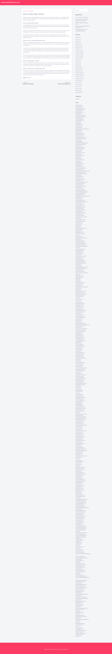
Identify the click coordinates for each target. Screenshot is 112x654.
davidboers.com (79, 483)
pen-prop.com (78, 497)
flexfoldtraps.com (79, 509)
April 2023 (78, 88)
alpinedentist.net (79, 162)
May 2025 (77, 41)
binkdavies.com (78, 342)
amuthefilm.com (79, 348)
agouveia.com (78, 618)
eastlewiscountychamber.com (81, 328)
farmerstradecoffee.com (80, 481)
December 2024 (79, 51)
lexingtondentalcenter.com (81, 263)
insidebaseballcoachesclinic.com (82, 594)
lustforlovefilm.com (80, 349)
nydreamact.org (79, 145)
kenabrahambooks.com (80, 345)
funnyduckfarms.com (80, 605)
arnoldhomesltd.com (80, 208)
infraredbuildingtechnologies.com (82, 191)
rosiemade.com (78, 239)
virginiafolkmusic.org (80, 275)
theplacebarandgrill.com (80, 443)
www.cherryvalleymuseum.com (82, 182)
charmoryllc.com (79, 320)
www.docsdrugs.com (80, 521)
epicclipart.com (78, 154)
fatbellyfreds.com (79, 569)
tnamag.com (78, 465)
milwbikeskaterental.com (80, 408)
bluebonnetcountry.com (80, 152)
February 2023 (78, 92)
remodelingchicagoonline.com (81, 532)
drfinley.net (78, 611)
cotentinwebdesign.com (80, 183)
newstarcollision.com (80, 253)
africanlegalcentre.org (80, 353)
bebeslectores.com (79, 187)
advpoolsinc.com (79, 446)
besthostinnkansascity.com (81, 630)
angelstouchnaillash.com (80, 249)
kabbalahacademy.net (80, 250)
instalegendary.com (79, 141)
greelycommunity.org (80, 356)
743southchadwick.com (80, 203)
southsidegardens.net (80, 560)
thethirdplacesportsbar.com (81, 564)
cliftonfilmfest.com (79, 211)
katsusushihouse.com (80, 355)
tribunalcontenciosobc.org (81, 330)
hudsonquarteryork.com (80, 571)
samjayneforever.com (80, 590)
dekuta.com (78, 545)
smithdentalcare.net (79, 632)
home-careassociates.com (81, 291)
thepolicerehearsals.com (80, 326)
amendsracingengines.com (81, 510)
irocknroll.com (78, 218)
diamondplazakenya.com (80, 581)
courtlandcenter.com (80, 437)
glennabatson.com (79, 334)
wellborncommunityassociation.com (83, 170)
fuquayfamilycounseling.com (81, 616)
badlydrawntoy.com (79, 488)
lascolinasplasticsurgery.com (81, 528)
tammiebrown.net (79, 391)
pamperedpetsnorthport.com (81, 237)
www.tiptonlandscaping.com (81, 535)
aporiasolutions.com (79, 469)
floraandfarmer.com (79, 197)
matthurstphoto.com (80, 591)
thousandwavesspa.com (80, 436)
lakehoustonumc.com (80, 489)
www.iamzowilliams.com (80, 556)
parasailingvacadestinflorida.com (82, 598)
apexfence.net (78, 636)
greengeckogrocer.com (80, 258)
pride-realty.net (79, 599)
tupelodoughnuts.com (80, 240)
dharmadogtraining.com (80, 623)
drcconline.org (78, 441)
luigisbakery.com (79, 541)
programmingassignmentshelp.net (82, 128)
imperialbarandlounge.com (81, 212)
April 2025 (78, 43)
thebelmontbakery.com (80, 134)
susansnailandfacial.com (80, 496)
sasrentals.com (78, 254)
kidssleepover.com (79, 130)
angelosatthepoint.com (80, 447)
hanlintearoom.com (79, 604)
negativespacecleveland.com (81, 414)
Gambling (29, 77)
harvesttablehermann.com (81, 193)
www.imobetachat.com (80, 485)
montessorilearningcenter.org (81, 587)
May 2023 (77, 86)
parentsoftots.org (79, 478)
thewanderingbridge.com (80, 377)
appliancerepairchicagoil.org (81, 138)
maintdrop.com (78, 156)
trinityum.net (78, 562)
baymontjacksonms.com (80, 409)
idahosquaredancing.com (80, 221)
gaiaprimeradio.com (79, 390)
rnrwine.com (78, 613)
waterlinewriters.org (79, 475)
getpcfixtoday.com (79, 149)
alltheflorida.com (79, 592)
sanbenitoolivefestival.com (81, 310)
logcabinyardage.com (80, 482)
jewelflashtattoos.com (80, 148)
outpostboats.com (79, 302)
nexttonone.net (79, 492)
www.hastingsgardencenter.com (82, 557)
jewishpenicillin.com (79, 270)
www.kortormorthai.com (80, 511)
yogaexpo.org (78, 289)
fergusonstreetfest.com (80, 588)
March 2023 (78, 90)
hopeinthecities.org (79, 305)
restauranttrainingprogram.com (82, 267)
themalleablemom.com (80, 379)
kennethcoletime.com (80, 380)
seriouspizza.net (79, 460)
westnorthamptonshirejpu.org (81, 173)
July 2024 (77, 60)
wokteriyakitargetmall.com (81, 261)
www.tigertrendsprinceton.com (82, 499)
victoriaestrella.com (79, 434)
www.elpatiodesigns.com (80, 570)
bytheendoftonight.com (80, 303)
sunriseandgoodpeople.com (81, 416)
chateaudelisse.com (79, 169)
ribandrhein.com (79, 278)
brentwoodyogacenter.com (81, 534)
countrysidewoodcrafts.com (81, 137)
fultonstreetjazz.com (80, 176)
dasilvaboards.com (79, 332)
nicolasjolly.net (78, 351)
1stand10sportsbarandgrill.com (82, 246)
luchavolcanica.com (79, 428)
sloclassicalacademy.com (80, 331)
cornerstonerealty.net (80, 552)
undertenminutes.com (80, 120)
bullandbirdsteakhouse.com (81, 527)
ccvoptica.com (78, 538)
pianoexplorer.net (79, 559)
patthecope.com (79, 457)
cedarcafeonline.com (80, 117)
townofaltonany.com (80, 411)
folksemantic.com (79, 224)
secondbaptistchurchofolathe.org (82, 619)
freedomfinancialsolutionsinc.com (82, 507)
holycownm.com (79, 429)
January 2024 (78, 70)
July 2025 (77, 39)
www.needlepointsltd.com (81, 525)
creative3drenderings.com (81, 479)
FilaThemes (66, 649)
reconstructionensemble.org (81, 425)
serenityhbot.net (79, 493)
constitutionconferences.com (81, 455)
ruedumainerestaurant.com (81, 358)
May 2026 (77, 37)
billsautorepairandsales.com (81, 584)
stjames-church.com (79, 363)
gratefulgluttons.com (80, 306)
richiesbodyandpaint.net (80, 109)
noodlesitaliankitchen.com (81, 144)
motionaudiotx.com (79, 625)
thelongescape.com (79, 394)
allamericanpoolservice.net (81, 268)
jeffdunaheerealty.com (80, 504)
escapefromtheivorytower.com (82, 201)
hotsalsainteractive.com (80, 115)
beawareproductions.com (80, 369)
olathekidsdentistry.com (80, 242)
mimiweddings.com (79, 629)
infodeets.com (78, 113)
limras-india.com (79, 106)
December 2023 (79, 72)
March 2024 (78, 66)
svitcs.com (78, 458)
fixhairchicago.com (79, 453)
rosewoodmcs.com (79, 549)
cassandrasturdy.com (80, 309)
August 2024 (78, 59)
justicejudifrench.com (80, 376)
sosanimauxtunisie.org (80, 159)
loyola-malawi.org (79, 299)
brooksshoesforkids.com (80, 467)
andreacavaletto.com (80, 292)
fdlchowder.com (79, 524)
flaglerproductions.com (80, 337)
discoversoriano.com (79, 314)
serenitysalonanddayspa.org (81, 116)
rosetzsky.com (78, 359)
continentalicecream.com (80, 339)
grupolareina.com (79, 180)
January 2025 (78, 49)
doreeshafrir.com (79, 366)
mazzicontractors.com (80, 563)
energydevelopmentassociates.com (82, 196)
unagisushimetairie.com (80, 147)
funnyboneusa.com (79, 422)
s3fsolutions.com (79, 198)
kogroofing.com (79, 161)
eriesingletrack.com (79, 236)
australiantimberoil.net (80, 189)
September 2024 (79, 57)
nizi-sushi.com (78, 387)
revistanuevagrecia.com (80, 362)
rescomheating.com (79, 627)
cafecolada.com (79, 313)
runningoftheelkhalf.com (80, 503)
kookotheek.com (79, 165)
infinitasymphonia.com (80, 352)
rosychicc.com (78, 300)
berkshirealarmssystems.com (81, 228)
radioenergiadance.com (80, 163)
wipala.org (78, 298)
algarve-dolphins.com (80, 401)
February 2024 (78, 68)
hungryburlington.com (80, 381)
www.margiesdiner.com (80, 523)
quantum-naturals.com (80, 585)
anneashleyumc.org (79, 514)
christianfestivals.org (80, 398)
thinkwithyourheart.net (80, 215)
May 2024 (77, 64)
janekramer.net (78, 386)
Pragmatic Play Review (28, 83)
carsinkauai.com (79, 595)
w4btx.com (78, 247)
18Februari (32, 11)
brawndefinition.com (79, 338)
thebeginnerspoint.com (80, 316)
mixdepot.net (78, 548)
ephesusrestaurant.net (80, 566)
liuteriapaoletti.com (79, 415)
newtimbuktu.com (79, 124)
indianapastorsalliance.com (81, 448)
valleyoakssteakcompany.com (81, 450)
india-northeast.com (79, 204)
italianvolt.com (79, 226)
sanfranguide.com (79, 319)
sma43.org (78, 531)
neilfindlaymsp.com (79, 439)
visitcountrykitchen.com (80, 400)
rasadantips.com (79, 123)
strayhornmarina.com (80, 335)
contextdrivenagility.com (80, 370)
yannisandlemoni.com (80, 232)
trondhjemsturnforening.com (81, 580)
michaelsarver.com (79, 257)
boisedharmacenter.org (80, 295)
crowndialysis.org (79, 265)
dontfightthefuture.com (80, 207)
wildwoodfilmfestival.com (10, 2)
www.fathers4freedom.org (81, 500)
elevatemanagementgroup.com (82, 608)
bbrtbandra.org (78, 151)
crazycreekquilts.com (80, 341)
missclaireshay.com (79, 105)
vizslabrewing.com (79, 229)
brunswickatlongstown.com (81, 383)
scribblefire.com (79, 288)
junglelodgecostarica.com (81, 397)
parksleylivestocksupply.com (81, 293)
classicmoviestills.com (80, 312)
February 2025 (78, 47)
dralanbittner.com (79, 230)
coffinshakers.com (79, 373)
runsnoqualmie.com (79, 520)
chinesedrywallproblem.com (81, 418)
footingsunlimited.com (80, 518)
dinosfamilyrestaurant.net (81, 190)
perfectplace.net (79, 285)
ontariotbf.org (78, 140)
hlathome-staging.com (80, 260)
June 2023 (78, 84)
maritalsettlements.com (80, 407)
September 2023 (79, 78)
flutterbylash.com (79, 602)
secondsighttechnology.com (81, 256)
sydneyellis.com (79, 264)
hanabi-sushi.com (79, 542)
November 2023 (79, 74)
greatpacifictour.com (80, 433)
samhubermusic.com (79, 634)
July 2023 (77, 82)
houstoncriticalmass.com (80, 323)
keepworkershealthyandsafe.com (82, 142)
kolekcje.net (78, 279)
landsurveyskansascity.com (81, 516)
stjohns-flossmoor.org (80, 421)
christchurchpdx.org (79, 344)
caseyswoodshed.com (80, 451)
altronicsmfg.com (79, 126)
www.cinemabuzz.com (80, 546)
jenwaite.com (78, 606)
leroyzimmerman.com (80, 609)
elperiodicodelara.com (80, 108)
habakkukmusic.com (79, 490)
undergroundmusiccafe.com (81, 633)
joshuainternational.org (80, 495)
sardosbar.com (78, 225)
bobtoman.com (78, 158)
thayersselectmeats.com (80, 468)
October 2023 (78, 76)
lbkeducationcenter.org (80, 282)
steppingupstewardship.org (81, 536)
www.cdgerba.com (79, 574)
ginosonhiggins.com (79, 404)
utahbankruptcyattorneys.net (81, 217)
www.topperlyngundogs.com (81, 502)
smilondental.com (79, 251)
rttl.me (77, 626)
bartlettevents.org (79, 177)
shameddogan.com (79, 476)
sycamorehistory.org (79, 550)
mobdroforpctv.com (79, 307)
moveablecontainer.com (80, 179)
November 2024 (79, 53)
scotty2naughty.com (80, 365)
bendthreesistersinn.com (80, 419)
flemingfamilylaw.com (80, 612)
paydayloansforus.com (80, 133)
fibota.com (78, 573)
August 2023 (78, 80)
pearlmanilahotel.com (80, 155)
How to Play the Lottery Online (82, 17)
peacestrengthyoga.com (80, 506)
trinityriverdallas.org (79, 284)
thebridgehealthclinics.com (81, 474)
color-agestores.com (80, 296)
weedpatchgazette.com (80, 233)
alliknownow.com (79, 327)
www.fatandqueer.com (80, 513)
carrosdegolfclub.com (80, 194)
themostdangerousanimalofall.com (82, 324)
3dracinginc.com (79, 321)
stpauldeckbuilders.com (80, 517)
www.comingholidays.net (80, 317)
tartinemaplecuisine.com (80, 384)
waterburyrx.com (79, 444)
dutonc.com (78, 393)
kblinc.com (78, 235)
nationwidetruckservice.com (81, 430)
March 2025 (78, 45)
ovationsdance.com (79, 277)
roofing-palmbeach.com (80, 205)
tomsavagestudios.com (80, 271)
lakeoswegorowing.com (80, 615)
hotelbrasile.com (79, 175)
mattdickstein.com (79, 486)
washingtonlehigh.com (80, 539)
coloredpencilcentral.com (80, 210)
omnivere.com (78, 121)
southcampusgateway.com (81, 168)
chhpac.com (78, 622)
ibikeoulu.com (78, 372)
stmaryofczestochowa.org (81, 374)
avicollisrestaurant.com (80, 440)
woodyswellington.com (80, 567)
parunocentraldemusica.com (81, 576)
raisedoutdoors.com (79, 214)
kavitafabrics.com (79, 426)
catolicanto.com (79, 281)
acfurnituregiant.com (80, 119)
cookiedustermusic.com (80, 423)
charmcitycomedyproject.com (81, 367)
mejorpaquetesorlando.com (81, 244)
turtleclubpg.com (79, 432)
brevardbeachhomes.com (80, 200)
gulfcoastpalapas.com (80, 472)
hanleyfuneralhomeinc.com (81, 243)
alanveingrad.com (79, 402)
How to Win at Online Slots (64, 83)
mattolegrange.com (79, 395)
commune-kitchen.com (80, 346)
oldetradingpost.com (80, 184)
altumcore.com (78, 462)
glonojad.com (78, 360)
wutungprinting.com (79, 405)
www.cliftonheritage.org (80, 530)
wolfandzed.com (79, 543)
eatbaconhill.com (79, 127)
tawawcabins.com (79, 222)
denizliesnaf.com (79, 454)
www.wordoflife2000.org (80, 219)
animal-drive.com (79, 464)
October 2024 (78, 55)
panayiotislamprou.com (80, 166)
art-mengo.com (79, 388)
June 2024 (78, 62)
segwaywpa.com (79, 471)
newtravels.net (78, 131)
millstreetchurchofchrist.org (81, 597)
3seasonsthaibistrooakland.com (82, 286)
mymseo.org (78, 620)
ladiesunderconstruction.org (81, 186)
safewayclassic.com (79, 135)
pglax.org (77, 412)
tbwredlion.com (79, 583)
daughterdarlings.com (80, 112)
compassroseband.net (80, 461)
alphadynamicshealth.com (81, 601)
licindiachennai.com (79, 110)
